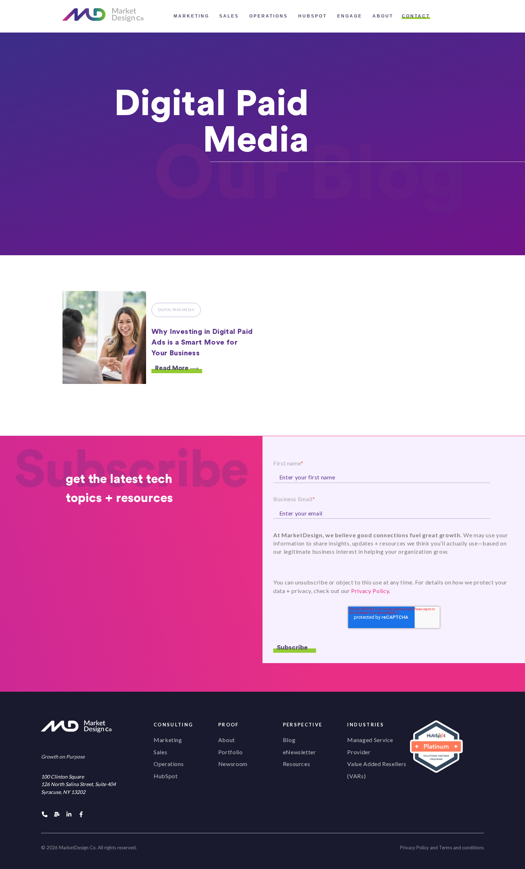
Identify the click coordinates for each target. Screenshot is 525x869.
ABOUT (382, 16)
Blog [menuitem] (289, 739)
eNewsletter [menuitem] (299, 752)
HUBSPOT (312, 16)
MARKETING (191, 16)
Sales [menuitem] (160, 752)
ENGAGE (349, 16)
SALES (229, 16)
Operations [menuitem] (169, 763)
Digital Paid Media (176, 309)
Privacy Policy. (370, 590)
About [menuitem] (226, 739)
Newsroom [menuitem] (233, 763)
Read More (172, 368)
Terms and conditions (461, 847)
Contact (416, 16)
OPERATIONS (268, 16)
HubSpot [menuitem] (166, 775)
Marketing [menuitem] (168, 739)
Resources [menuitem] (296, 763)
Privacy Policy (414, 847)
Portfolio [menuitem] (230, 752)
